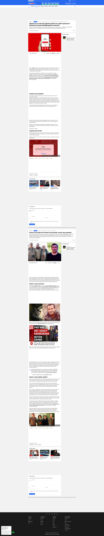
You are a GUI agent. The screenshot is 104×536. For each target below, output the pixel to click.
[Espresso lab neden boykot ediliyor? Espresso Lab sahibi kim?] (44, 185)
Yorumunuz (33, 210)
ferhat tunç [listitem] (32, 444)
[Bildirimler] (75, 3)
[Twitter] (49, 514)
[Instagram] (52, 514)
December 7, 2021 (48, 374)
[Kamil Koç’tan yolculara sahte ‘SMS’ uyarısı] (44, 455)
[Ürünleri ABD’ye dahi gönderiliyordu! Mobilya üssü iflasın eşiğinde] (55, 185)
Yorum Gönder (32, 224)
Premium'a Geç (69, 3)
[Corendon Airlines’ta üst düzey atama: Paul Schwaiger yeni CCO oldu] (34, 185)
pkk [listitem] (36, 444)
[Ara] (73, 3)
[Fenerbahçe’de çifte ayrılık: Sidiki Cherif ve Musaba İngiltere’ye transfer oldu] (69, 38)
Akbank (33, 67)
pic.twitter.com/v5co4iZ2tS (51, 372)
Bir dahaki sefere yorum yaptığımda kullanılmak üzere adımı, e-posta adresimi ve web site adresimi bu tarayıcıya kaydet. (44, 222)
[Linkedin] (57, 514)
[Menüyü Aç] (35, 3)
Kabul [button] (13, 532)
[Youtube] (55, 514)
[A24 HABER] (31, 3)
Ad (29, 217)
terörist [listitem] (39, 444)
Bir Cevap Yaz (32, 206)
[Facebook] (47, 514)
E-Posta (46, 217)
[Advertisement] (52, 13)
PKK (41, 277)
